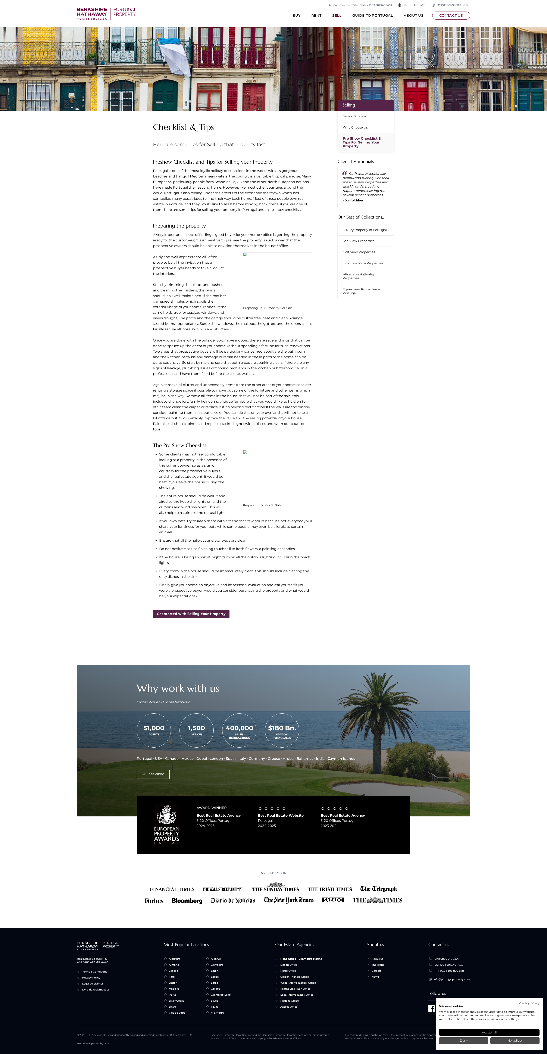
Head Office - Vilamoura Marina (301, 958)
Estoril (215, 970)
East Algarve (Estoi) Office (296, 994)
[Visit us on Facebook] (431, 1008)
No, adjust (514, 1040)
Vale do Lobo (177, 1012)
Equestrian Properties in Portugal (362, 291)
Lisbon (173, 982)
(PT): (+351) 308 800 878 (449, 970)
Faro (172, 976)
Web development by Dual (93, 1043)
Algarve (216, 958)
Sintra (172, 1006)
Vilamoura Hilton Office (295, 988)
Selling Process (354, 116)
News (375, 976)
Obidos (215, 988)
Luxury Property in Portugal (365, 230)
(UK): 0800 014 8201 (446, 958)
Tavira (214, 1006)
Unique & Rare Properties (363, 263)
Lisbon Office (288, 964)
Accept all (489, 1032)
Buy (296, 15)
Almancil (174, 964)
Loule (214, 982)
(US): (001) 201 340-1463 (448, 964)
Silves (214, 1000)
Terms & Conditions (94, 971)
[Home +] (106, 14)
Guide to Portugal (372, 15)
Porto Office (288, 970)
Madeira (174, 988)
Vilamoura (217, 1012)
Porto (172, 994)
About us (413, 15)
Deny (464, 1040)
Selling (349, 105)
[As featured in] (273, 893)
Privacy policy (529, 1003)
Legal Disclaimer (92, 983)
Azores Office (288, 1006)
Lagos (215, 976)
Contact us (451, 15)
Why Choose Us (355, 127)
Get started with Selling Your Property (191, 614)
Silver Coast (176, 1000)
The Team (378, 964)
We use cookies (451, 1006)
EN (405, 5)
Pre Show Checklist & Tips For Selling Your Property (362, 142)
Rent (316, 15)
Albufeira (174, 958)
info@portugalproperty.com (452, 979)
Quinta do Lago (221, 994)
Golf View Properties (359, 252)
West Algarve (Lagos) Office (298, 982)
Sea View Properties (358, 241)
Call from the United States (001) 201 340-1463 (362, 5)
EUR (419, 5)
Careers (376, 970)
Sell (337, 15)
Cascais (173, 970)
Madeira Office (289, 1000)
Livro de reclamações (95, 989)
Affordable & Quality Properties (359, 276)
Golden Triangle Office (294, 976)
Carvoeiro (217, 964)
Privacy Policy (91, 977)
